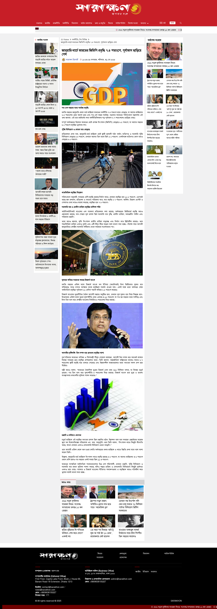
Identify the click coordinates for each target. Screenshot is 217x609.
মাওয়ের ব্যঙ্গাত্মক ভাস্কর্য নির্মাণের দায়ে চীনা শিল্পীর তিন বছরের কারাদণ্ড (130, 533)
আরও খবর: (66, 482)
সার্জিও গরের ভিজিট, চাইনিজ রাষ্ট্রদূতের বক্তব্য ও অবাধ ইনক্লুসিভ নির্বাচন (45, 83)
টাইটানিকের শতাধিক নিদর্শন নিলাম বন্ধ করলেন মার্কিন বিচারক (154, 185)
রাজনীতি (56, 23)
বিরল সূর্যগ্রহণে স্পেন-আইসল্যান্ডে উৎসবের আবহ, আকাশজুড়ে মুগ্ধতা (45, 264)
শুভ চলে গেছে (40, 129)
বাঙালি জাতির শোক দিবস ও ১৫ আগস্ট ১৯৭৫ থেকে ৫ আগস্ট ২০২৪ (45, 108)
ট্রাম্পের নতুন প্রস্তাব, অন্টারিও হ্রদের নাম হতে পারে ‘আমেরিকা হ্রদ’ (180, 30)
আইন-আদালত (86, 23)
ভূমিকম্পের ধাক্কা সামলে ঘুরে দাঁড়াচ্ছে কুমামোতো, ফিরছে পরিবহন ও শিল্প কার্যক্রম (45, 240)
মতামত (39, 23)
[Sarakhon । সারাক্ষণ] (108, 9)
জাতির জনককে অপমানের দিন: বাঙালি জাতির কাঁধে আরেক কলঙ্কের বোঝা (46, 59)
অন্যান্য (143, 23)
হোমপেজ (123, 557)
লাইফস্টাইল (120, 23)
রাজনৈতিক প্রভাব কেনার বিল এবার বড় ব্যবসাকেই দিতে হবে (154, 160)
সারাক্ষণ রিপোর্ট (71, 59)
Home (66, 39)
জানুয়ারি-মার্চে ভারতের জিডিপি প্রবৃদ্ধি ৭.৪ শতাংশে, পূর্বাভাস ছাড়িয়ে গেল (89, 42)
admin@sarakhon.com (121, 579)
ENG (172, 23)
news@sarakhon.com (45, 590)
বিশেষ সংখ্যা (133, 23)
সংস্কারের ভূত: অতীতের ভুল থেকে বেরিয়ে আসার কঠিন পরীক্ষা (174, 134)
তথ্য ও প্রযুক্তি (100, 23)
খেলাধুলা (122, 553)
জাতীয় (47, 23)
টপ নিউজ (83, 39)
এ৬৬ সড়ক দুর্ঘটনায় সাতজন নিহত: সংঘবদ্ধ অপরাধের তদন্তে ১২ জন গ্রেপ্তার (122, 30)
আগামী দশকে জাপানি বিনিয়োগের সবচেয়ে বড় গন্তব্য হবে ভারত (44, 195)
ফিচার (110, 23)
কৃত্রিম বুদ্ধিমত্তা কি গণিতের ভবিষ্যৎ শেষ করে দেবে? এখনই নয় (73, 533)
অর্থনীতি (66, 23)
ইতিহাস (146, 571)
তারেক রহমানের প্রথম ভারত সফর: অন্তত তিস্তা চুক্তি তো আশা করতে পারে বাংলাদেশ (45, 150)
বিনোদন (75, 23)
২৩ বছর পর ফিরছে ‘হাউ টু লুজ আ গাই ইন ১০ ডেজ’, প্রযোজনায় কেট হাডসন (101, 533)
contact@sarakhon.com (53, 587)
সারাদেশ (100, 557)
